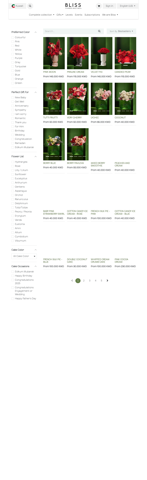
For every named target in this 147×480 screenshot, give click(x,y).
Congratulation (23, 139)
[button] (30, 6)
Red (17, 45)
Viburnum (20, 240)
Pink (17, 41)
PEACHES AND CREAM (122, 164)
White (18, 50)
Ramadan (20, 143)
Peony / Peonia (23, 211)
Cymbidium (21, 236)
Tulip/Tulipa (21, 207)
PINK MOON (49, 72)
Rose (17, 166)
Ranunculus (21, 199)
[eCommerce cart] (99, 6)
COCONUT (120, 117)
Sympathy (20, 110)
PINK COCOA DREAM (121, 260)
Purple (18, 58)
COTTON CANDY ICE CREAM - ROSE (77, 212)
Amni (18, 228)
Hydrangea (21, 162)
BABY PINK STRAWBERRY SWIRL (54, 212)
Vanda (18, 220)
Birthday (20, 130)
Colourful (20, 37)
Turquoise (20, 66)
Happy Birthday (23, 275)
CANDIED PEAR (122, 72)
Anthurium (21, 182)
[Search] (99, 31)
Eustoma (20, 224)
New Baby (20, 97)
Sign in (109, 6)
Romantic (20, 118)
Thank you (20, 122)
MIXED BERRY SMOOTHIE (98, 164)
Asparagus (21, 191)
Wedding (20, 134)
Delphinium (21, 203)
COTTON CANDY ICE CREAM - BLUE (125, 212)
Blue (17, 74)
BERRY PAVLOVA (75, 163)
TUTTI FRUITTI (50, 117)
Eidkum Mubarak (24, 147)
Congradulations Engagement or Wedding (24, 291)
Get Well (19, 101)
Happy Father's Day (25, 298)
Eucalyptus (21, 178)
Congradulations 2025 (24, 282)
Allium (18, 232)
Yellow (18, 54)
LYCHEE (95, 117)
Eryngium (20, 215)
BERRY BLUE (49, 163)
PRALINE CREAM (75, 72)
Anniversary (22, 105)
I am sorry (20, 114)
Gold (17, 70)
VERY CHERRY (74, 117)
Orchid (19, 195)
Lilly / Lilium (21, 170)
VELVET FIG (96, 72)
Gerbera (20, 186)
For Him (19, 126)
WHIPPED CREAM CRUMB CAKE (100, 260)
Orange (19, 79)
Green (18, 83)
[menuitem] (41, 15)
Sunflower (20, 174)
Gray (17, 62)
